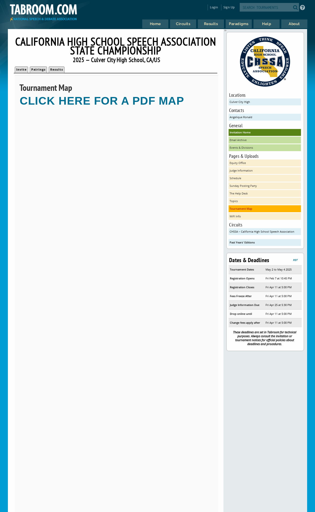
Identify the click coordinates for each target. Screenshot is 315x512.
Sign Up (229, 7)
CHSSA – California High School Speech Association (262, 231)
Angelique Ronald (241, 117)
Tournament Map (241, 208)
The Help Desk (239, 193)
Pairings (38, 69)
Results (56, 69)
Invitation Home (240, 132)
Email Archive (238, 140)
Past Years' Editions (242, 242)
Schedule (235, 178)
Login (214, 7)
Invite (21, 69)
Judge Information (241, 170)
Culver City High (240, 102)
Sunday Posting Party (243, 186)
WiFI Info (235, 216)
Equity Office (238, 163)
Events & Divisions (241, 147)
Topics (234, 201)
